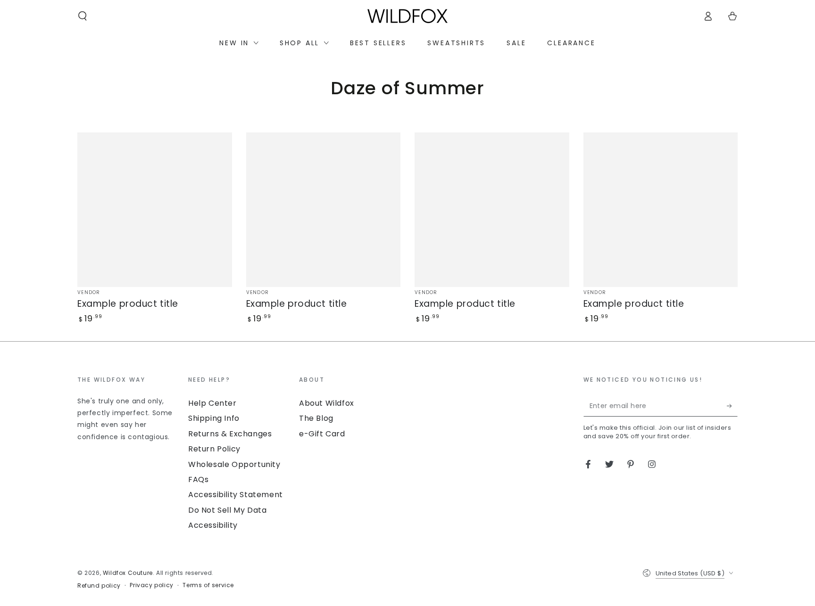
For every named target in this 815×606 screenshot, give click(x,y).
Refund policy (99, 586)
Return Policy (214, 448)
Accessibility (213, 525)
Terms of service (208, 585)
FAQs (198, 479)
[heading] (128, 379)
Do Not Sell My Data (227, 510)
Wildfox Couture (128, 573)
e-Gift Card (322, 433)
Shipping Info (214, 418)
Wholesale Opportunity (234, 464)
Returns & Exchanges (230, 433)
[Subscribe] (732, 405)
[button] (82, 16)
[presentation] (128, 409)
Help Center (212, 403)
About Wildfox (326, 403)
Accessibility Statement (235, 494)
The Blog (316, 418)
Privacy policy (151, 585)
